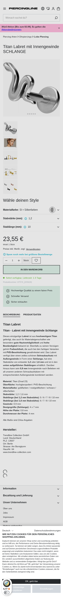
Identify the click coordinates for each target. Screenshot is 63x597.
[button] (8, 531)
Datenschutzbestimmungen (47, 530)
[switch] (6, 592)
